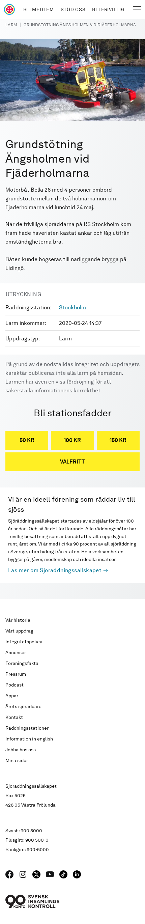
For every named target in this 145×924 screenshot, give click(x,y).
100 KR (72, 440)
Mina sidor (16, 760)
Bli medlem (38, 9)
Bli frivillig (108, 9)
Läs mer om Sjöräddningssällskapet (55, 570)
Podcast (14, 685)
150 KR (118, 440)
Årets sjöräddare (23, 706)
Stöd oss (73, 9)
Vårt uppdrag (19, 631)
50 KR (27, 440)
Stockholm (72, 307)
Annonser (15, 652)
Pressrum (15, 674)
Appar (11, 695)
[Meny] (137, 9)
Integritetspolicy (23, 641)
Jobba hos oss (20, 749)
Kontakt (14, 717)
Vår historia (17, 620)
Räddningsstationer (27, 728)
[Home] (9, 9)
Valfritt (72, 461)
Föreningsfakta (21, 663)
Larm (11, 25)
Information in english (29, 738)
